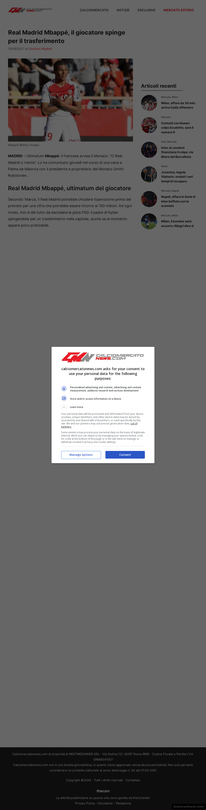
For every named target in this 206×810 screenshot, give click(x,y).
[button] (103, 407)
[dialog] (103, 405)
